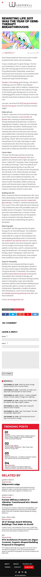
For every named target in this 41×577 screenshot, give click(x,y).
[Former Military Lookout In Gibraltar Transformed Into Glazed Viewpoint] (20, 495)
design (7, 455)
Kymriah (14, 157)
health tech (18, 309)
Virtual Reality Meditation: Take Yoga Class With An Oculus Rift (19, 447)
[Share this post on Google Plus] (20, 314)
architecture (10, 465)
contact (17, 567)
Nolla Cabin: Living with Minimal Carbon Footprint (19, 406)
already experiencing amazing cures (17, 293)
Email (4, 343)
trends (7, 434)
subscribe (29, 567)
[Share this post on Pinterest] (27, 314)
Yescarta (23, 157)
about (7, 564)
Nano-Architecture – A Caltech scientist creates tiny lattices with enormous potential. (20, 457)
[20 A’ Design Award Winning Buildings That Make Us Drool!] (20, 517)
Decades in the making (10, 82)
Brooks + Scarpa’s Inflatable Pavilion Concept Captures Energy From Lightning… (20, 396)
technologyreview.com (15, 299)
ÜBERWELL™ (9, 53)
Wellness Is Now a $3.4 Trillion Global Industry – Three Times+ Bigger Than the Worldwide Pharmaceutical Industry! (20, 437)
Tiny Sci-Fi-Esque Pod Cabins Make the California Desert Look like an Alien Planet (18, 467)
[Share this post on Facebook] (5, 314)
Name (4, 336)
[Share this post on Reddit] (35, 314)
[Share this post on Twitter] (12, 314)
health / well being (11, 445)
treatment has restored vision (15, 241)
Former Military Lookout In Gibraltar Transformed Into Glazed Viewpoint (19, 502)
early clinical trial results (18, 274)
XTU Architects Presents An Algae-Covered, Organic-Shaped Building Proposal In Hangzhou (20, 542)
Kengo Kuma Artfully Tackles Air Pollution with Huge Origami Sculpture (20, 401)
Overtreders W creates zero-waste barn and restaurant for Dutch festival (20, 390)
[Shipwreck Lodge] (20, 480)
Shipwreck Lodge (11, 484)
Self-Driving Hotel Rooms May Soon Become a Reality (19, 417)
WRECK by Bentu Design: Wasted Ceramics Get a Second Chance (19, 385)
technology (27, 564)
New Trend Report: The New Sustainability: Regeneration (20, 412)
